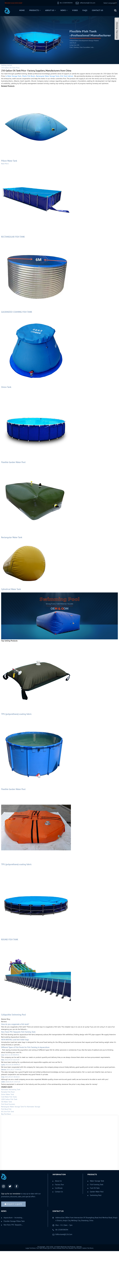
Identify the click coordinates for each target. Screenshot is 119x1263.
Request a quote (14, 1204)
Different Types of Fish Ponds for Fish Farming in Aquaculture (25, 1047)
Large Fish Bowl (30, 1248)
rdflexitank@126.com (87, 3)
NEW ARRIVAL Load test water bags (15, 1040)
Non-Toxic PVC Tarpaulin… (13, 1225)
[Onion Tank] (36, 350)
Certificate (59, 1188)
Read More (5, 164)
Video (75, 10)
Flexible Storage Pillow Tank (14, 1221)
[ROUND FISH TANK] (36, 903)
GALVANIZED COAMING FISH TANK (16, 312)
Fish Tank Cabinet (66, 76)
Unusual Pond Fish (62, 1248)
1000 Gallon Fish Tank (9, 1099)
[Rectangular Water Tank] (36, 500)
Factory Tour (59, 1185)
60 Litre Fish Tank (7, 1112)
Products (34, 10)
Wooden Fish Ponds (74, 1248)
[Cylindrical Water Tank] (24, 564)
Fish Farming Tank (96, 1185)
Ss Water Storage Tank (13, 76)
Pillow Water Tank (9, 161)
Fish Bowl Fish (6, 1109)
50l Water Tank (6, 1102)
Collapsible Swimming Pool (13, 1015)
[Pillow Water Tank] (36, 122)
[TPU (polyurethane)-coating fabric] (36, 677)
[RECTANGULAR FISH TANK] (36, 200)
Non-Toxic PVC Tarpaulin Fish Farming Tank (18, 1032)
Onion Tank (6, 387)
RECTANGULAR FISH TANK (13, 237)
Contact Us (97, 10)
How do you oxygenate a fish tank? (15, 1024)
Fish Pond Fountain (8, 1104)
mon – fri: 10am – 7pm (63, 1225)
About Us (49, 10)
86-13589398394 (61, 1230)
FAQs (85, 10)
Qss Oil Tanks (51, 1248)
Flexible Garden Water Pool (13, 462)
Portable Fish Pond (8, 1092)
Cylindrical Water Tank (11, 589)
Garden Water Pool (96, 1192)
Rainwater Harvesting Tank (10, 1090)
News (63, 10)
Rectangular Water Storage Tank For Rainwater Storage (20, 1107)
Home (22, 10)
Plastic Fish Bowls (28, 76)
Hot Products (71, 1247)
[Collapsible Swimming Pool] (36, 978)
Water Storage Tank (97, 1181)
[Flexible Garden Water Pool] (36, 425)
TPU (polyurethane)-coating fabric (16, 714)
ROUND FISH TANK (9, 939)
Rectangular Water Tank (11, 537)
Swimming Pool (95, 1195)
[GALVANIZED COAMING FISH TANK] (36, 275)
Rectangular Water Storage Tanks (48, 76)
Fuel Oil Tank (94, 1188)
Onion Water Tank (7, 1094)
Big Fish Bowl (6, 1114)
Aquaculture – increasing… (13, 1218)
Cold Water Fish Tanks (9, 1097)
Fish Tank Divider (41, 1248)
